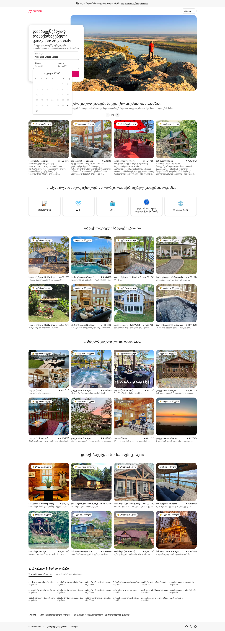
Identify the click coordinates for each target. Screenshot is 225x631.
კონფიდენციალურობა (57, 626)
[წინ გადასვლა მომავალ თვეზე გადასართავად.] (67, 73)
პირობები (73, 626)
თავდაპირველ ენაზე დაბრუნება (134, 3)
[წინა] (108, 115)
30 (68, 105)
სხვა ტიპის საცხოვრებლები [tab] (40, 574)
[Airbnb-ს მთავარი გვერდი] (35, 11)
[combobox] (56, 56)
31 (37, 111)
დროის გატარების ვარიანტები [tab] (69, 574)
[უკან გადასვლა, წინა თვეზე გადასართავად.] (37, 73)
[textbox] (44, 66)
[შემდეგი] (117, 115)
